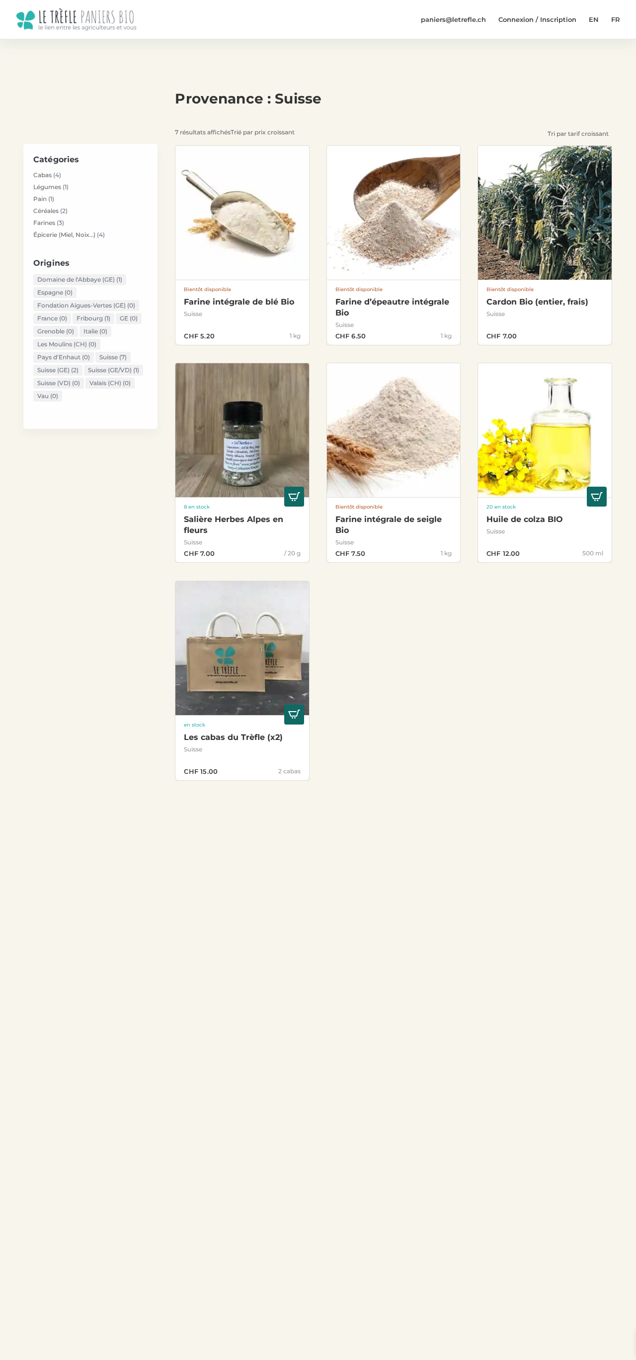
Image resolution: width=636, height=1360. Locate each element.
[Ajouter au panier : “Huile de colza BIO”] (597, 499)
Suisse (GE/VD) (113, 370)
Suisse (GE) (58, 370)
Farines (44, 222)
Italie (95, 331)
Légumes (47, 187)
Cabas (42, 175)
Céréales (46, 210)
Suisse (113, 357)
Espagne (55, 292)
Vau (47, 396)
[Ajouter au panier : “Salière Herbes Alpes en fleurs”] (294, 499)
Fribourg (93, 318)
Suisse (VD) (58, 383)
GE (129, 318)
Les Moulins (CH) (66, 344)
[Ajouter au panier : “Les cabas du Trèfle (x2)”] (294, 716)
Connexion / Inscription (537, 19)
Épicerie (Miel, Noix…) (64, 234)
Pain (40, 199)
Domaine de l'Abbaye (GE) (79, 279)
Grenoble (55, 331)
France (52, 318)
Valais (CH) (110, 383)
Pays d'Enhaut (63, 357)
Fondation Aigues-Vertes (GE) (86, 305)
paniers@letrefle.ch (453, 19)
